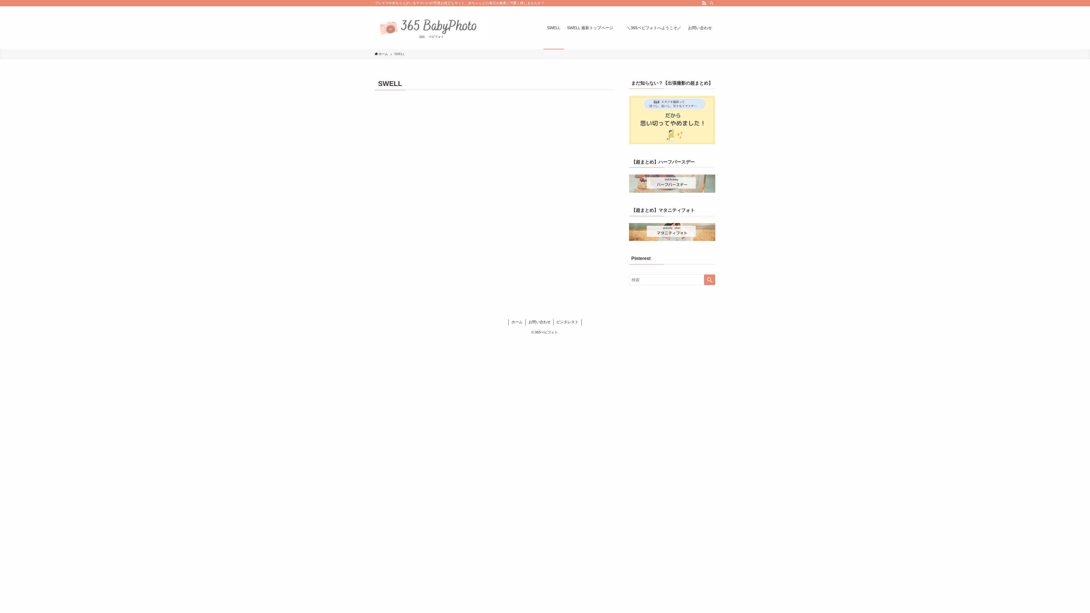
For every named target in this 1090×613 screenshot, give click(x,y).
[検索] (711, 3)
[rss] (704, 3)
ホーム (517, 322)
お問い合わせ (540, 322)
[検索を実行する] (709, 279)
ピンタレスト (567, 322)
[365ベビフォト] (431, 28)
